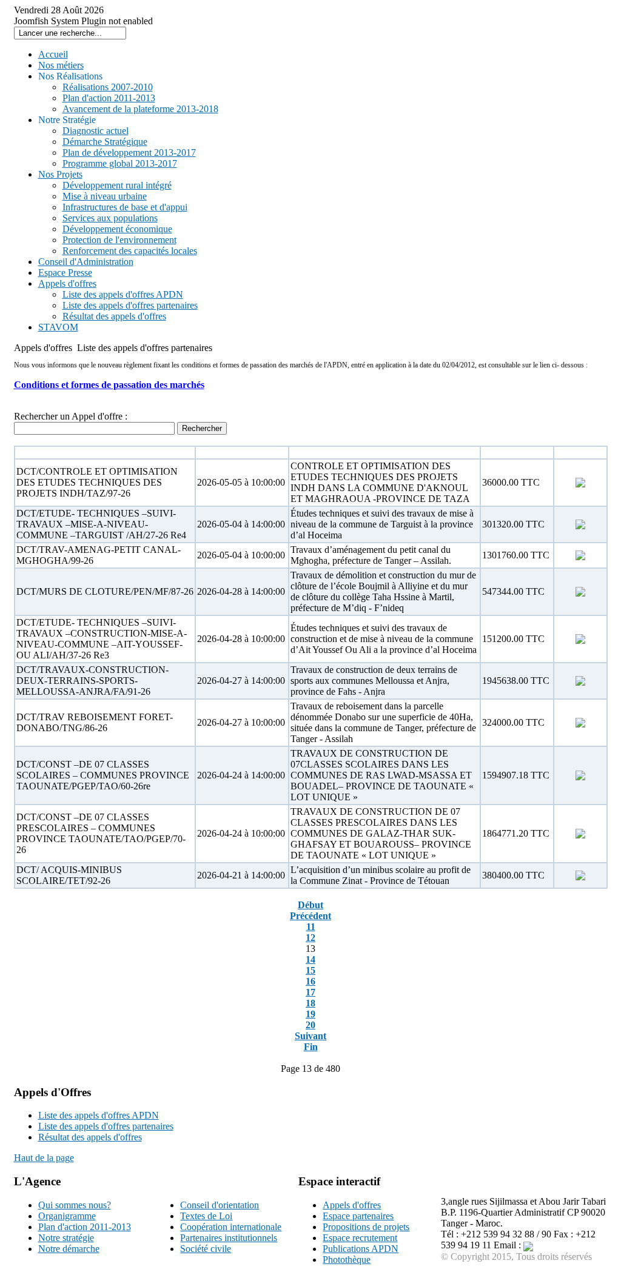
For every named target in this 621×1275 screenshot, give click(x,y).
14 (310, 959)
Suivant (310, 1036)
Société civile (205, 1248)
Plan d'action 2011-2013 (84, 1227)
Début (310, 905)
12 (310, 937)
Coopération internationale (230, 1227)
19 (310, 1014)
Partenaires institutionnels (228, 1238)
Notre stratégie (66, 1238)
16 (310, 981)
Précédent (310, 916)
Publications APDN (360, 1248)
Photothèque (347, 1259)
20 (310, 1025)
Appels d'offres (352, 1205)
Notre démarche (68, 1248)
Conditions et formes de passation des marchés (109, 385)
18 (310, 1003)
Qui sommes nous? (74, 1205)
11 (310, 927)
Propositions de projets (366, 1227)
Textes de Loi (206, 1216)
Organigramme (67, 1216)
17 (310, 992)
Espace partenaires (358, 1216)
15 (310, 970)
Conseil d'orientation (219, 1205)
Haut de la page (44, 1158)
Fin (311, 1047)
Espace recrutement (360, 1238)
